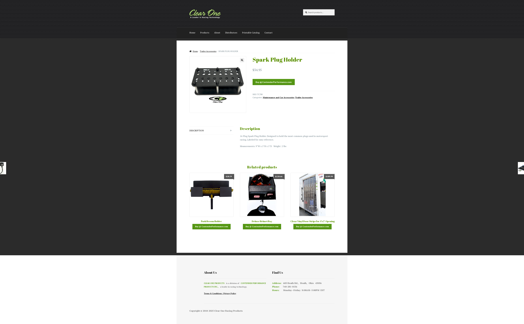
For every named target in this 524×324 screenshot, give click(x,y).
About (217, 32)
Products (204, 32)
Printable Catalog (251, 32)
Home (192, 32)
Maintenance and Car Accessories (278, 97)
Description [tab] (196, 130)
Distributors (231, 32)
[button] (242, 60)
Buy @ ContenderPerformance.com (274, 82)
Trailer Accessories (208, 51)
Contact (268, 32)
